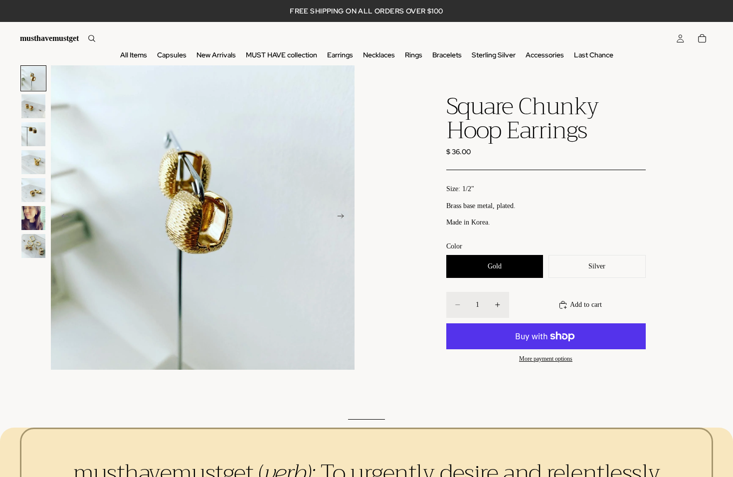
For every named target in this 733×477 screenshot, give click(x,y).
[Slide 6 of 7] (33, 218)
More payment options (545, 359)
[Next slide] (344, 218)
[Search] (92, 38)
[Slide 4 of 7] (33, 162)
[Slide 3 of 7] (33, 134)
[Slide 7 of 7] (33, 246)
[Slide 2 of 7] (33, 106)
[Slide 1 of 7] (33, 78)
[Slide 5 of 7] (33, 190)
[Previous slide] (62, 218)
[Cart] (702, 38)
